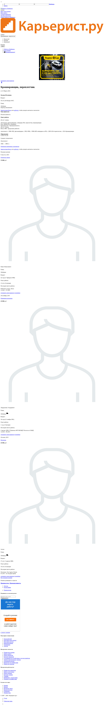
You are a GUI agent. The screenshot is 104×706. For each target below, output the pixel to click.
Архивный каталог (9, 661)
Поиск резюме (8, 673)
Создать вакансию (6, 14)
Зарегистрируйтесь (6, 110)
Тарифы (6, 676)
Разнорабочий (8, 639)
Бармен (6, 685)
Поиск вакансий (8, 655)
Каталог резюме (8, 674)
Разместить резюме (9, 652)
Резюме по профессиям (10, 679)
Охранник (7, 691)
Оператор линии (5, 157)
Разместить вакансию (10, 670)
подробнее (17, 293)
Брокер (6, 687)
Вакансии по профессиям (11, 662)
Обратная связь (8, 701)
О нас (5, 698)
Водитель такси (8, 688)
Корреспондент (8, 690)
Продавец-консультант (10, 640)
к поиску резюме (5, 632)
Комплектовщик (8, 643)
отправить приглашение (7, 80)
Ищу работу (4, 13)
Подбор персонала (6, 15)
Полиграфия (7, 587)
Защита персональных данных (12, 659)
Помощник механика (6, 298)
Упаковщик (7, 644)
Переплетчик (7, 590)
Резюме (6, 40)
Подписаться (4, 598)
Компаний (7, 42)
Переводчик (7, 692)
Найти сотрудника (9, 672)
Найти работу (8, 654)
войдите (16, 110)
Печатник (3, 440)
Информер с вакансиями (11, 677)
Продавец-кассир (8, 642)
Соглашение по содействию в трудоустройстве (17, 658)
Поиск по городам (9, 664)
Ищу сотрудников (6, 11)
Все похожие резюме (6, 577)
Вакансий (6, 39)
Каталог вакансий (9, 657)
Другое (6, 586)
